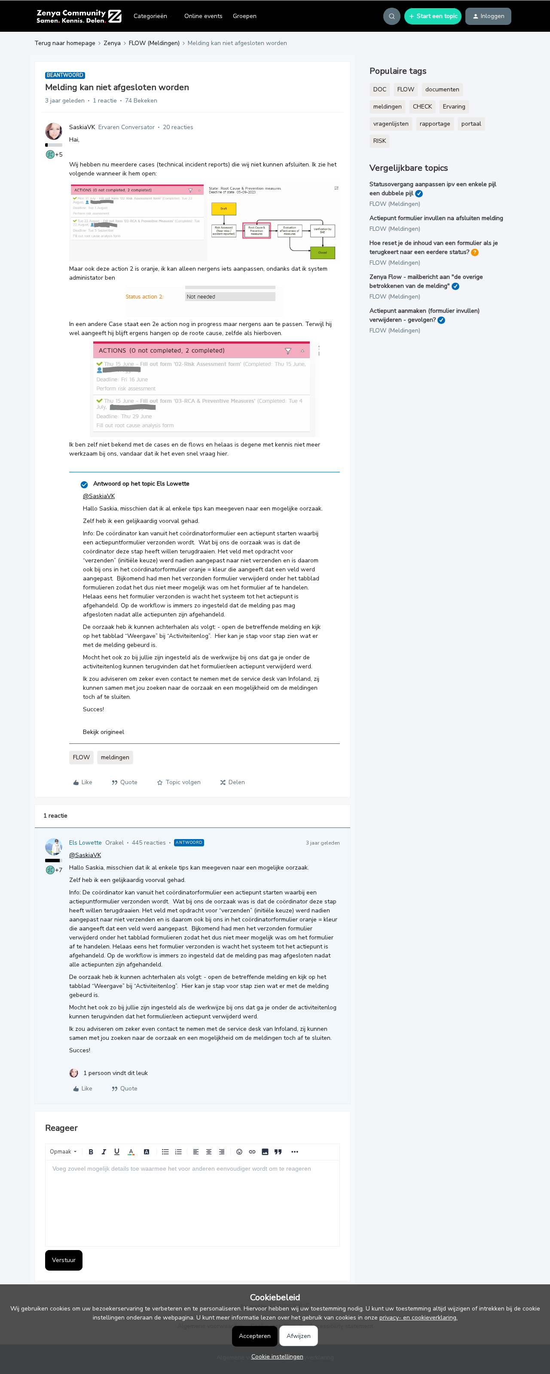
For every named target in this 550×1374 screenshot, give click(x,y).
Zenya (112, 43)
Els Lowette (85, 843)
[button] (433, 16)
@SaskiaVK (99, 496)
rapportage (435, 124)
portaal (471, 124)
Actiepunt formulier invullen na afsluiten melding (436, 218)
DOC (379, 89)
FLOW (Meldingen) (154, 43)
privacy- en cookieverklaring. (418, 1318)
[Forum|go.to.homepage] (78, 16)
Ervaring (454, 107)
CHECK (422, 107)
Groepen (245, 16)
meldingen (115, 757)
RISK (379, 141)
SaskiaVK (82, 127)
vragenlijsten (391, 124)
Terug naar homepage (64, 43)
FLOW (81, 757)
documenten (442, 89)
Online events (203, 16)
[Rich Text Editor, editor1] (192, 1203)
